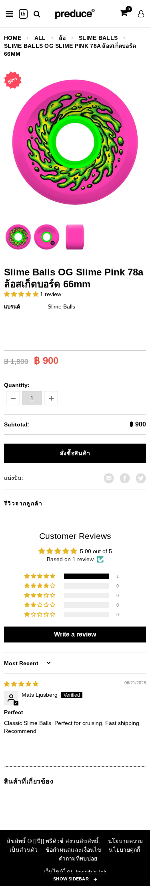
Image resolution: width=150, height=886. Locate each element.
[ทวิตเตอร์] (141, 477)
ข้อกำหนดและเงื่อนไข (73, 850)
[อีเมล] (109, 477)
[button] (22, 294)
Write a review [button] (75, 634)
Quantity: (17, 385)
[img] (21, 684)
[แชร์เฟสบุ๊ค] (125, 477)
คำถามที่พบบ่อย (78, 858)
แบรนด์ (12, 307)
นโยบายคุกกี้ (124, 850)
